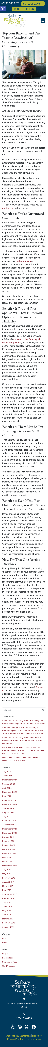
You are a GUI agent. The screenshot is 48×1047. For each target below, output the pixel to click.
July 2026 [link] (6, 772)
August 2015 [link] (8, 898)
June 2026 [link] (7, 776)
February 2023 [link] (9, 800)
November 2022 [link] (9, 804)
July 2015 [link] (6, 902)
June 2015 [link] (7, 906)
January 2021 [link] (8, 845)
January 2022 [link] (8, 825)
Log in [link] (5, 954)
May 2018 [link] (6, 874)
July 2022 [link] (6, 816)
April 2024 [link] (7, 788)
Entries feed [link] (7, 958)
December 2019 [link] (9, 866)
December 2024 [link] (9, 780)
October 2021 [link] (8, 837)
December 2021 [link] (9, 829)
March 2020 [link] (7, 861)
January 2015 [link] (8, 927)
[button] (43, 20)
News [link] (4, 942)
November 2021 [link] (9, 833)
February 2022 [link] (9, 821)
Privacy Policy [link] (34, 1039)
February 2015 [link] (8, 923)
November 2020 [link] (9, 853)
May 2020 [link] (6, 857)
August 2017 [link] (8, 882)
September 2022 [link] (10, 808)
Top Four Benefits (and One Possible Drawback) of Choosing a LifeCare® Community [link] (21, 39)
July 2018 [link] (6, 870)
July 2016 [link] (6, 890)
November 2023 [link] (9, 792)
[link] (3, 8)
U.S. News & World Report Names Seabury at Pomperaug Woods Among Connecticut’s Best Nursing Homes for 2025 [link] (23, 750)
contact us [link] (7, 208)
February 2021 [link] (8, 841)
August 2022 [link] (8, 812)
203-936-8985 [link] (11, 3)
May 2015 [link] (6, 910)
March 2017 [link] (7, 886)
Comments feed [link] (9, 962)
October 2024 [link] (8, 784)
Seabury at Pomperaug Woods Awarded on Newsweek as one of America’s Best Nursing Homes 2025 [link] (22, 740)
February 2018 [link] (8, 878)
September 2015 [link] (9, 894)
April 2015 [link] (6, 915)
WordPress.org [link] (8, 966)
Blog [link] (4, 938)
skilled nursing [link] (24, 261)
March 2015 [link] (7, 919)
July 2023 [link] (6, 796)
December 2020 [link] (9, 849)
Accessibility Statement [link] (18, 1035)
